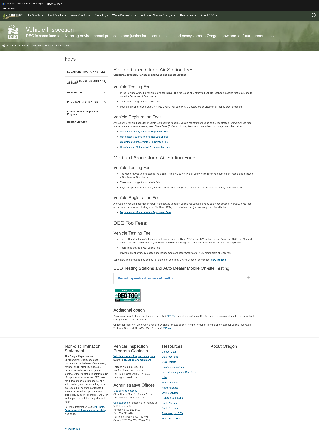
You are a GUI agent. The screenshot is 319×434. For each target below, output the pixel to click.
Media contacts (170, 382)
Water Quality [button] (81, 15)
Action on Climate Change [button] (158, 15)
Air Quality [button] (36, 15)
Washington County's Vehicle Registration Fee (144, 136)
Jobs (164, 377)
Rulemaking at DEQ (172, 413)
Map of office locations (125, 390)
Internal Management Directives (179, 372)
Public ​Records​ (170, 408)
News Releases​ (170, 387)
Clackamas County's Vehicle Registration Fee (144, 141)
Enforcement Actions (173, 367)
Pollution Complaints (172, 397)
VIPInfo (167, 328)
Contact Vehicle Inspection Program (82, 113)
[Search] (314, 16)
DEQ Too (171, 316)
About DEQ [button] (209, 15)
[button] (9, 8)
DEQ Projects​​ (169, 361)
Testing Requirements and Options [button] (87, 82)
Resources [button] (188, 15)
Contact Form (120, 402)
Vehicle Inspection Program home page (134, 356)
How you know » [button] (55, 3)
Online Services (170, 392)
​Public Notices (169, 403)
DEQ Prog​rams (170, 356)
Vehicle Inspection (19, 45)
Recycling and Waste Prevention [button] (116, 15)
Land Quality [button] (57, 15)
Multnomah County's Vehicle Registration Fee (144, 131)
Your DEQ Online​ (171, 418)
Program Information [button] (87, 102)
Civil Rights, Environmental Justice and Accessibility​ (85, 408)
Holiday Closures (77, 121)
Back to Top (73, 428)
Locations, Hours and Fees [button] (87, 72)
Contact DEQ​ (169, 351)
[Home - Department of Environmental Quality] (3, 45)
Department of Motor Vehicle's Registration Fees (145, 147)
